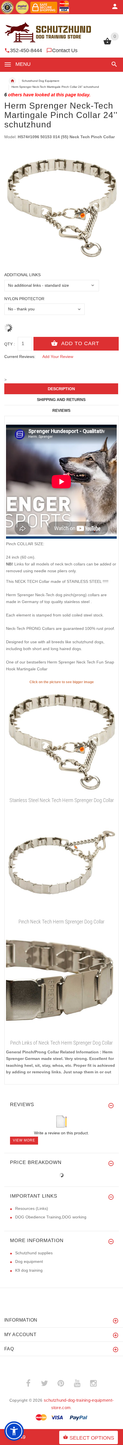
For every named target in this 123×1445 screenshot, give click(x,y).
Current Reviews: (19, 356)
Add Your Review (57, 356)
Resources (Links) (31, 1208)
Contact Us (65, 50)
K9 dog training (29, 1270)
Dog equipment (29, 1261)
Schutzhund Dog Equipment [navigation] (40, 80)
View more (24, 1140)
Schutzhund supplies (34, 1253)
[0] (107, 44)
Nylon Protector (24, 298)
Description (61, 388)
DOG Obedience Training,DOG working (50, 1217)
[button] (113, 64)
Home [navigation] (12, 81)
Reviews (61, 410)
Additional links (22, 274)
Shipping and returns (61, 399)
